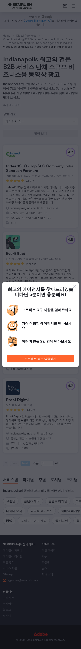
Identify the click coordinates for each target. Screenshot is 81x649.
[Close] (74, 286)
